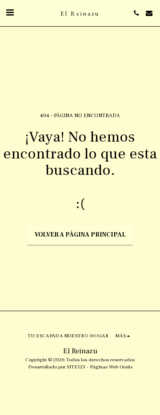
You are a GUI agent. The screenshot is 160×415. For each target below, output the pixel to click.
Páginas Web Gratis (111, 367)
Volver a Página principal (80, 235)
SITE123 (76, 367)
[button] (9, 13)
